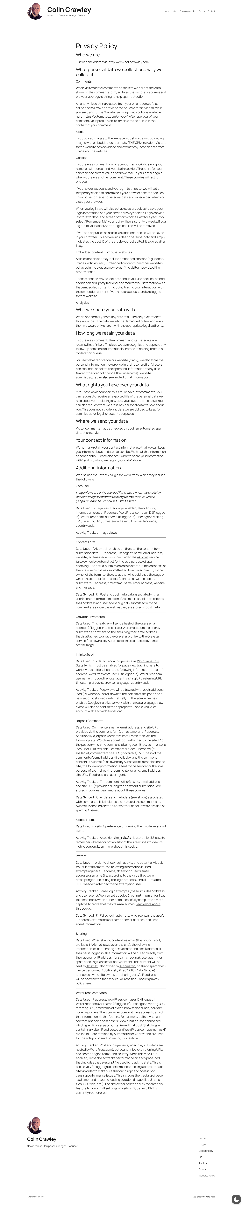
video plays (137, 1045)
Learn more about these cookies (123, 790)
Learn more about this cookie (117, 846)
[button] (236, 1199)
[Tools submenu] (204, 11)
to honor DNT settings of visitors (109, 1088)
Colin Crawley (69, 9)
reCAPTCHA (130, 970)
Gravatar (153, 636)
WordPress (210, 1196)
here (88, 983)
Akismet (99, 549)
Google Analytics (99, 702)
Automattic (105, 561)
